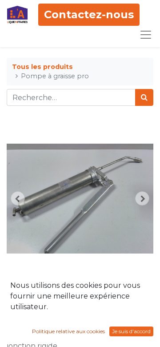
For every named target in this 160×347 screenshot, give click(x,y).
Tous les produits (42, 67)
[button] (18, 198)
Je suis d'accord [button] (131, 331)
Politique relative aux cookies (68, 331)
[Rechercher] (144, 97)
